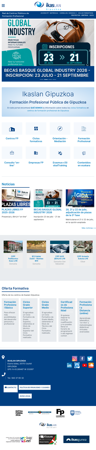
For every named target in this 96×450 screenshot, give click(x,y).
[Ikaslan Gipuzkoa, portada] (48, 6)
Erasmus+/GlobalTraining (60, 164)
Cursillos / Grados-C (68, 13)
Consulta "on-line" (12, 164)
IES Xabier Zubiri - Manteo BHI (36, 258)
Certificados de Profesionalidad (67, 306)
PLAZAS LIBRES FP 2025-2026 (12, 211)
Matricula (55, 13)
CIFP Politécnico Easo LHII (13, 258)
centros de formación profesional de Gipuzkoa (48, 110)
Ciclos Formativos (85, 13)
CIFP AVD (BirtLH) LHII (59, 257)
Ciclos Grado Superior (28, 305)
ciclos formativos (78, 108)
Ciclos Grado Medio (45, 305)
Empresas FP (36, 162)
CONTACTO (11, 387)
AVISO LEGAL (25, 396)
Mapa (92, 15)
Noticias (8, 184)
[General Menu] (4, 6)
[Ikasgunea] (76, 439)
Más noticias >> (89, 228)
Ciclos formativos (36, 140)
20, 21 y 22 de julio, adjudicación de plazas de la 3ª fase (79, 212)
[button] (6, 51)
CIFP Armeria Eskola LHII (83, 257)
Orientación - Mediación (60, 140)
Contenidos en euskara (84, 164)
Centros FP (12, 138)
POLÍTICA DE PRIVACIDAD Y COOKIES (34, 387)
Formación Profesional (84, 140)
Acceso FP (45, 13)
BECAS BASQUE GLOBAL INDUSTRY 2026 (48, 211)
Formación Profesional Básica (10, 305)
